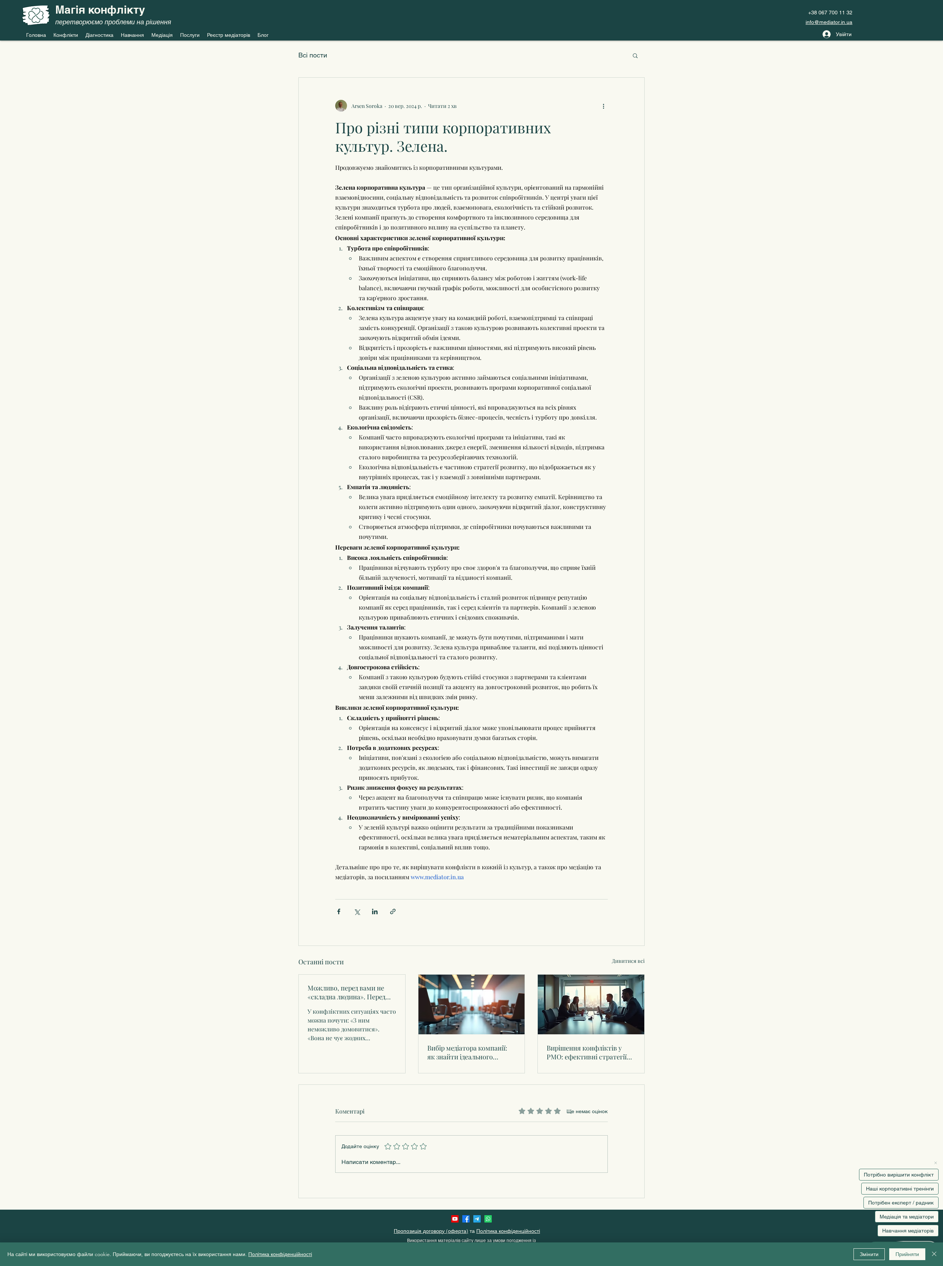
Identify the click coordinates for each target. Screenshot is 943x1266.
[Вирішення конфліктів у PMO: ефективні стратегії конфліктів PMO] (591, 1004)
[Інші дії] (603, 105)
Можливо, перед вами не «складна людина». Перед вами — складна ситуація (347, 992)
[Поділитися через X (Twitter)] (356, 911)
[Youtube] (455, 1219)
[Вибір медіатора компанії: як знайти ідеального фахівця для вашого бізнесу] (471, 1004)
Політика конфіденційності (508, 1231)
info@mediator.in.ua (829, 22)
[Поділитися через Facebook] (338, 911)
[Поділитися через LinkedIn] (374, 911)
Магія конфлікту (100, 9)
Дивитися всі (628, 960)
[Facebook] (466, 1219)
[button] (635, 55)
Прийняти (907, 1254)
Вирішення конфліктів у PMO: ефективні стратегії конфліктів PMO (587, 1052)
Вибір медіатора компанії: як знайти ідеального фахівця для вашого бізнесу (470, 1052)
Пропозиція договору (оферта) (431, 1231)
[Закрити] (934, 1254)
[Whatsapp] (488, 1219)
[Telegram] (477, 1219)
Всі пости (312, 55)
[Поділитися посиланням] (392, 911)
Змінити (869, 1254)
